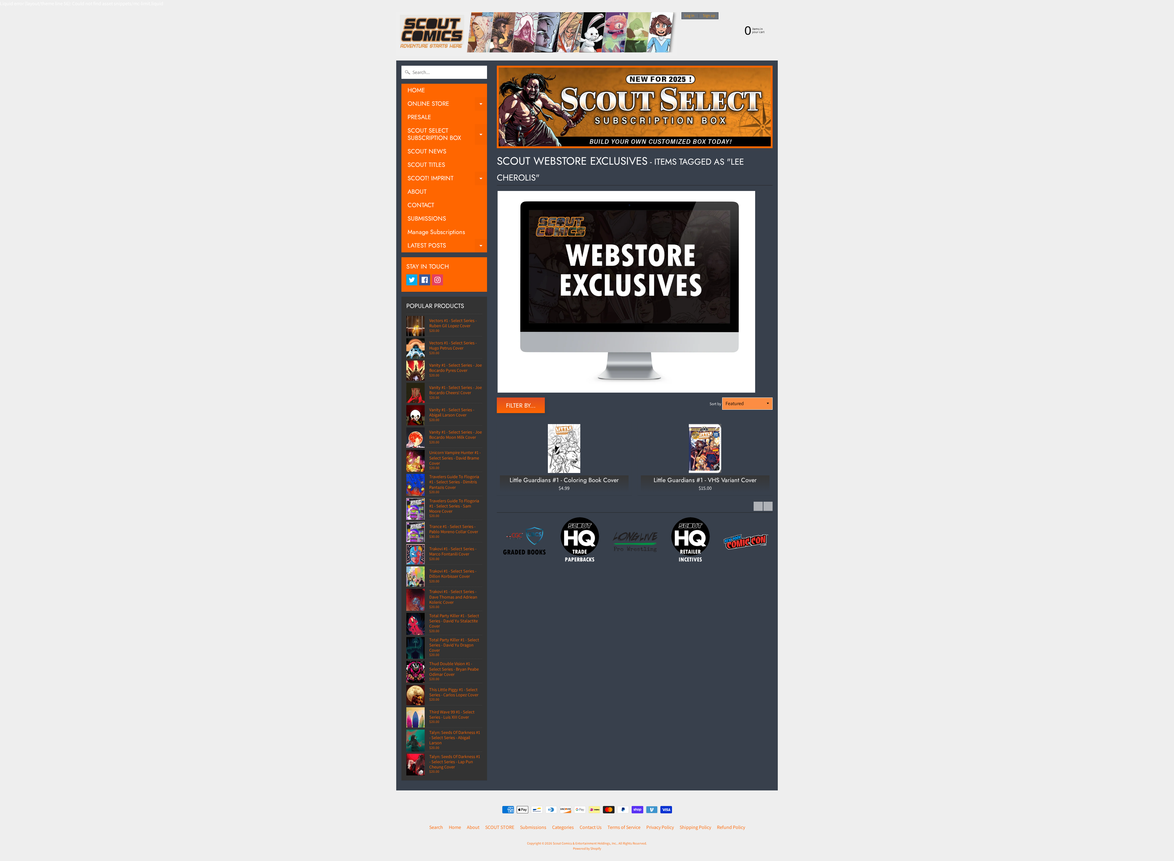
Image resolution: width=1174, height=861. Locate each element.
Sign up (709, 16)
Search (436, 827)
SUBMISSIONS (427, 218)
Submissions (533, 827)
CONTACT (421, 205)
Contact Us (591, 827)
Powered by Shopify (587, 848)
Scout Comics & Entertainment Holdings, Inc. (585, 843)
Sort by (715, 403)
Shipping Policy (695, 827)
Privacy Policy (660, 827)
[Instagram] (437, 279)
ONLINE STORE (447, 105)
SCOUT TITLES (426, 164)
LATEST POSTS (447, 246)
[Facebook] (424, 279)
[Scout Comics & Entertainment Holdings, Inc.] (536, 34)
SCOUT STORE (499, 827)
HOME (416, 90)
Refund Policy (731, 827)
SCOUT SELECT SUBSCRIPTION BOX (447, 134)
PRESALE (419, 117)
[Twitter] (411, 279)
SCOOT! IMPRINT (447, 179)
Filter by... (521, 405)
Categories (563, 827)
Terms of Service (624, 827)
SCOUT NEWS (427, 151)
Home (455, 827)
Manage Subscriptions (436, 232)
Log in (689, 16)
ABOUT (417, 191)
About (473, 827)
